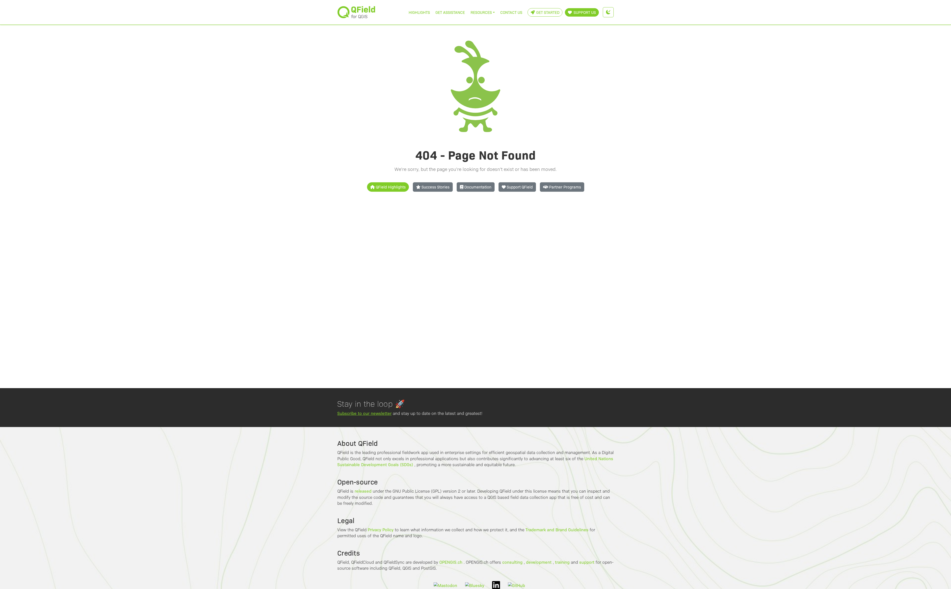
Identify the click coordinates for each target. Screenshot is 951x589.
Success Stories (435, 186)
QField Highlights (390, 186)
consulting (512, 562)
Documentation (477, 186)
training (562, 562)
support (586, 562)
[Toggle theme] (608, 12)
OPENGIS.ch (450, 562)
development (539, 562)
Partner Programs (564, 186)
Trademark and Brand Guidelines (557, 529)
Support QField (519, 186)
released (363, 491)
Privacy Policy (381, 529)
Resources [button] (481, 12)
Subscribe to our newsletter (364, 413)
